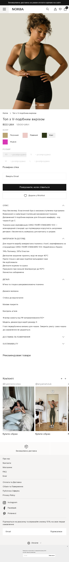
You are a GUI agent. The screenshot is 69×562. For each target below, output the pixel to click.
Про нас (6, 459)
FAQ (5, 472)
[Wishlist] (60, 9)
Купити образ (10, 434)
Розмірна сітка (11, 167)
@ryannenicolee (12, 384)
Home (5, 113)
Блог (5, 476)
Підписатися (56, 531)
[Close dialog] (67, 546)
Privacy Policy (9, 495)
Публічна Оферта (11, 491)
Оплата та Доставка (12, 482)
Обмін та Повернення (13, 486)
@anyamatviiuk (43, 384)
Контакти (7, 463)
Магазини (7, 467)
